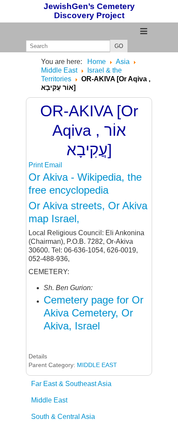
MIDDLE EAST (97, 364)
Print (36, 165)
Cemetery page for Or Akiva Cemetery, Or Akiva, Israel (93, 313)
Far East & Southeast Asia (71, 383)
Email (53, 165)
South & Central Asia (63, 416)
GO (118, 46)
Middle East (49, 400)
